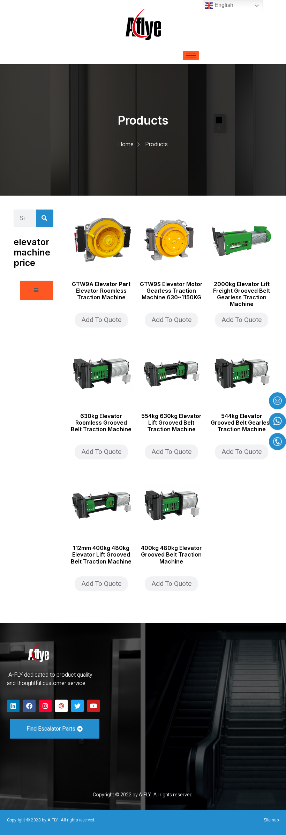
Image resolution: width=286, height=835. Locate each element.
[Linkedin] (13, 706)
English (223, 5)
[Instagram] (45, 706)
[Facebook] (29, 706)
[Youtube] (93, 706)
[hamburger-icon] (191, 55)
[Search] (44, 218)
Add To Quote (101, 320)
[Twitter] (77, 706)
